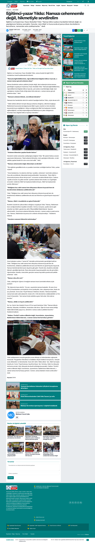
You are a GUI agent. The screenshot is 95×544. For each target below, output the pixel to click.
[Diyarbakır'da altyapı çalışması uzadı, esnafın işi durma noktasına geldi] (33, 430)
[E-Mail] (17, 417)
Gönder (10, 477)
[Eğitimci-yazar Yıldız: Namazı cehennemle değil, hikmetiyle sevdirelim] (33, 50)
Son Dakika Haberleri (14, 528)
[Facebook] (70, 502)
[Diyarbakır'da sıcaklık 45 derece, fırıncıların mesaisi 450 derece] (33, 447)
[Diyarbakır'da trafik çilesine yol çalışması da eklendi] (15, 430)
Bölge (16, 1)
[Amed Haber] (11, 5)
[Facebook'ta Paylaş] (73, 30)
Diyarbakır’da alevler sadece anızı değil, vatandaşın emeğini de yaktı (51, 438)
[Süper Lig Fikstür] (87, 125)
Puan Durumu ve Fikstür (55, 525)
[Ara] (85, 6)
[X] (73, 502)
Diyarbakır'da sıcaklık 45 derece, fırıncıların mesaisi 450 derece (32, 454)
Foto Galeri (31, 1)
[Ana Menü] (88, 6)
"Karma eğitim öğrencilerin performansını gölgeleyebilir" (15, 454)
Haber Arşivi (33, 528)
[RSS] (81, 502)
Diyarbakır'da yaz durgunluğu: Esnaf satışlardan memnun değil (50, 454)
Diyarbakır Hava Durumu (15, 525)
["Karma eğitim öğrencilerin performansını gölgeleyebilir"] (15, 447)
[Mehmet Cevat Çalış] (11, 415)
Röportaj (22, 1)
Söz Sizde (15, 9)
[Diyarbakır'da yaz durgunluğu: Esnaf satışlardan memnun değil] (51, 447)
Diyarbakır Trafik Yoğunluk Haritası (38, 525)
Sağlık (58, 5)
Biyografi (69, 5)
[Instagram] (75, 502)
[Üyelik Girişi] (87, 1)
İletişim (76, 5)
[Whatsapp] (78, 502)
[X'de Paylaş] (76, 30)
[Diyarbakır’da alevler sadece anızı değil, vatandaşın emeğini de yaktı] (51, 430)
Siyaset (63, 5)
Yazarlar (40, 1)
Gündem (38, 5)
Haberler (8, 9)
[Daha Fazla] (81, 30)
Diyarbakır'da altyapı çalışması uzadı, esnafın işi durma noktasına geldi (32, 438)
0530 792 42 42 (40, 517)
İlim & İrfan (52, 5)
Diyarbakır (9, 1)
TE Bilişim (87, 534)
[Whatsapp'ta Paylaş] (78, 30)
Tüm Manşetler (73, 525)
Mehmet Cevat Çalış (23, 414)
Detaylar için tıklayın (75, 120)
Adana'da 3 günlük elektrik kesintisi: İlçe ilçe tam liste (69, 539)
